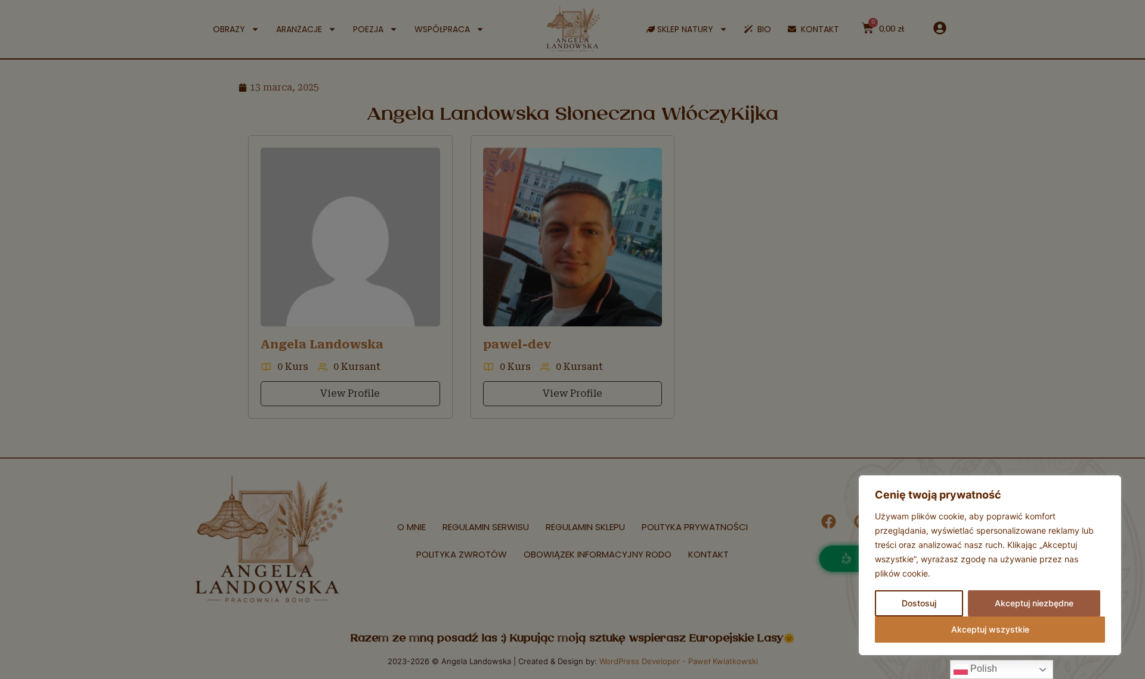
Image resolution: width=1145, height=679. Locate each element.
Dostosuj (919, 603)
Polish (982, 669)
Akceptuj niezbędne (1034, 603)
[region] (990, 565)
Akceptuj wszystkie (990, 629)
